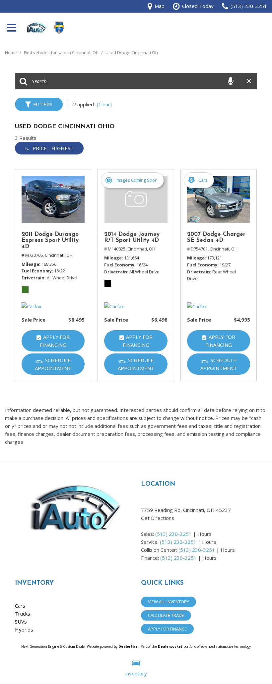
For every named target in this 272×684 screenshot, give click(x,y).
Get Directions (157, 518)
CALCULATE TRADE (166, 615)
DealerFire (128, 646)
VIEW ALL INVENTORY (168, 602)
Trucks (22, 613)
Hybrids (24, 629)
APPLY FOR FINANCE (167, 629)
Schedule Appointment (53, 364)
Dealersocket (170, 646)
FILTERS (42, 104)
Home (11, 52)
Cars (20, 605)
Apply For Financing (55, 341)
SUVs (21, 621)
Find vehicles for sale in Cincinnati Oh (62, 52)
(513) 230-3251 (173, 534)
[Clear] (104, 104)
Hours (204, 534)
